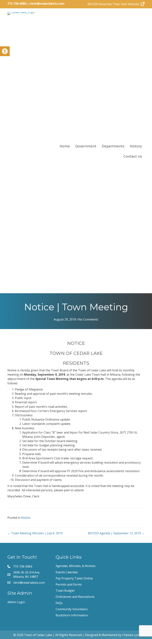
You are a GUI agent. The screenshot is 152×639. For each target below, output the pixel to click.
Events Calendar (67, 572)
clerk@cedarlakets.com (47, 3)
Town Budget (65, 591)
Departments (113, 146)
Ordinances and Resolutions (75, 597)
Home (65, 146)
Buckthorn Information (72, 615)
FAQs (59, 603)
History (136, 146)
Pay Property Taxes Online (74, 578)
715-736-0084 (16, 3)
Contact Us (132, 156)
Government (85, 146)
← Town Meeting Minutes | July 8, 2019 (34, 533)
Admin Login (16, 602)
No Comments (88, 319)
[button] (5, 51)
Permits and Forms (69, 584)
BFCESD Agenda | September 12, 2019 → (116, 533)
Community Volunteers (72, 609)
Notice (25, 518)
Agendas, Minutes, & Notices (75, 566)
